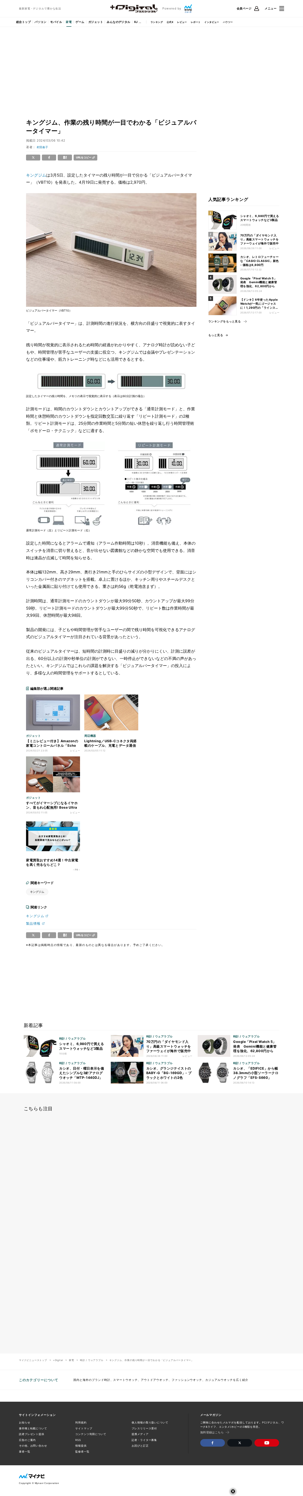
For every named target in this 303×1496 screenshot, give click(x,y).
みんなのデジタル (118, 22)
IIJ (136, 22)
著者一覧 (24, 1451)
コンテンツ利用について (90, 1434)
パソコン (40, 22)
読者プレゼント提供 (31, 1434)
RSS (78, 1440)
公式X (170, 22)
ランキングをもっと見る (224, 321)
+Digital (58, 1360)
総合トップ (23, 22)
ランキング (157, 22)
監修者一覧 (82, 1451)
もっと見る (215, 335)
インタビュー (211, 22)
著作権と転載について (33, 1428)
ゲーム (80, 22)
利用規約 (81, 1422)
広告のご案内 (27, 1440)
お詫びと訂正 (140, 1445)
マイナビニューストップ (33, 1360)
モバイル (56, 22)
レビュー (182, 22)
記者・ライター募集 (144, 1440)
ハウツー (228, 22)
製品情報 (33, 923)
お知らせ (24, 1422)
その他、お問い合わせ (33, 1445)
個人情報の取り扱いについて (150, 1422)
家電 (69, 22)
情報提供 (81, 1445)
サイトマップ (83, 1428)
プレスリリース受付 (144, 1428)
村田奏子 (42, 147)
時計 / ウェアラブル (91, 1360)
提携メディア (140, 1434)
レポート (196, 22)
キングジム (36, 175)
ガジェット (95, 22)
